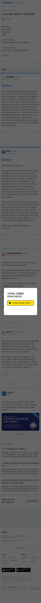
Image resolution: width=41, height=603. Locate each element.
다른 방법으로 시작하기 (19, 309)
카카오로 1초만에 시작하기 (21, 303)
